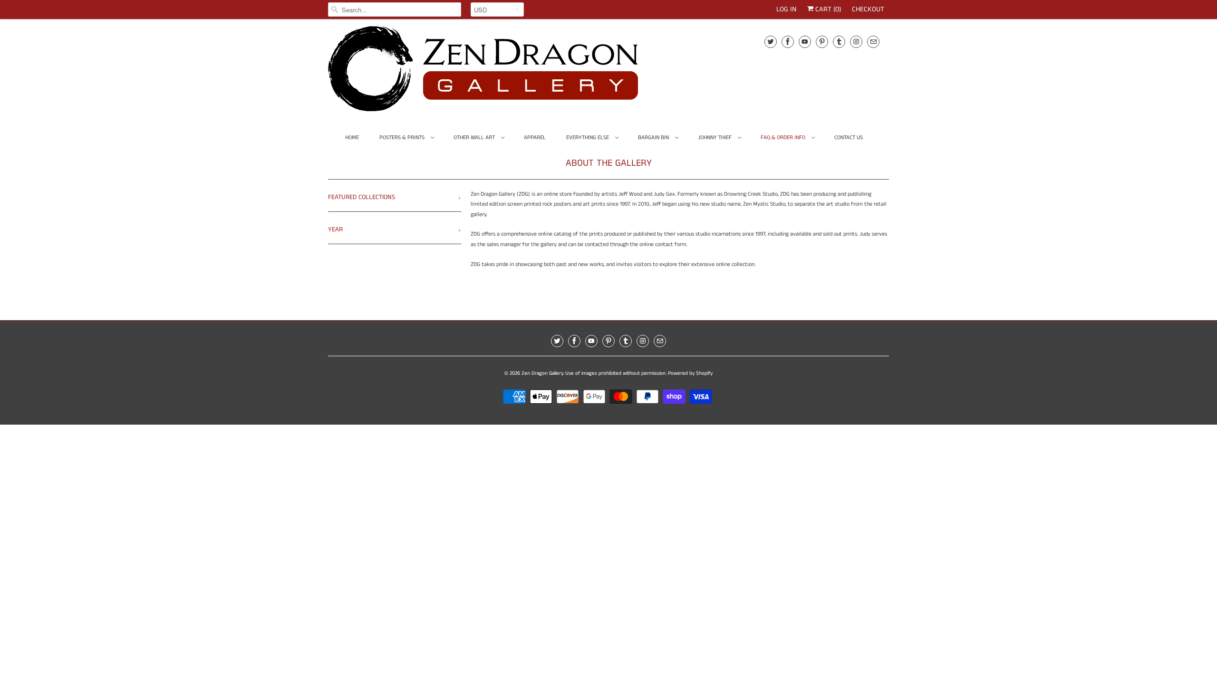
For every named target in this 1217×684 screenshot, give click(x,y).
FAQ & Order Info (784, 137)
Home (352, 137)
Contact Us (848, 137)
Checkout (868, 9)
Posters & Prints (402, 137)
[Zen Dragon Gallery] (499, 72)
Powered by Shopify (690, 373)
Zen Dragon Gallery (542, 373)
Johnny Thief (715, 137)
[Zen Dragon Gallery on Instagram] (856, 41)
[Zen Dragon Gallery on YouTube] (805, 41)
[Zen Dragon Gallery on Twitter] (770, 41)
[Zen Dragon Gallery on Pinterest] (822, 41)
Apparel (535, 137)
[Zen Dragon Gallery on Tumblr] (839, 41)
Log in (786, 9)
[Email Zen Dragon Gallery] (873, 41)
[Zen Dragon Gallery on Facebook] (788, 41)
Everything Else (588, 137)
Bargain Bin (654, 137)
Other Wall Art (475, 137)
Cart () (827, 9)
